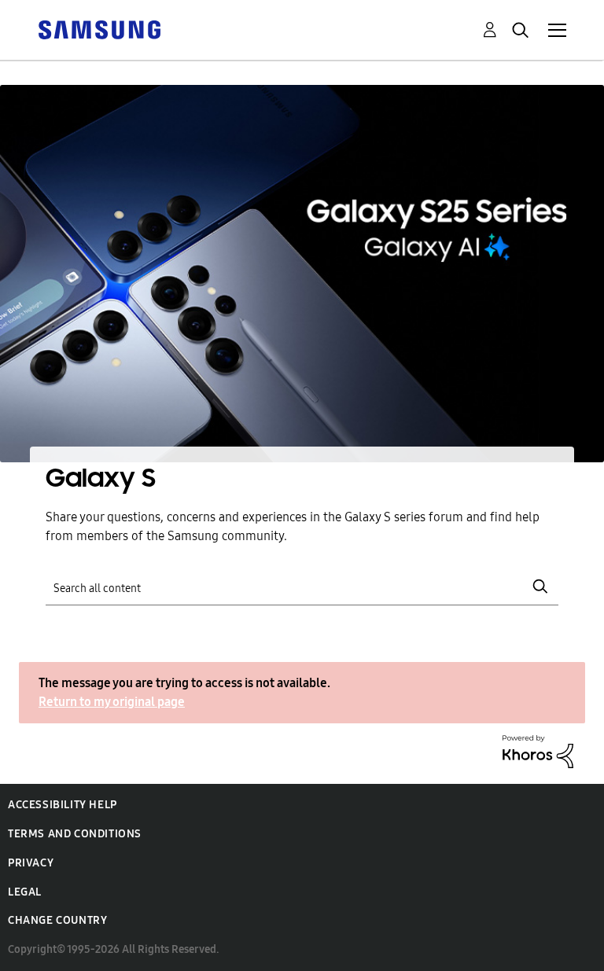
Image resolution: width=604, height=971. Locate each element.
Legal (25, 892)
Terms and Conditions (75, 833)
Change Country (57, 920)
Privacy (30, 863)
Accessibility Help (62, 804)
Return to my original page (112, 701)
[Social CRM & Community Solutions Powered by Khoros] (538, 750)
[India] (99, 28)
